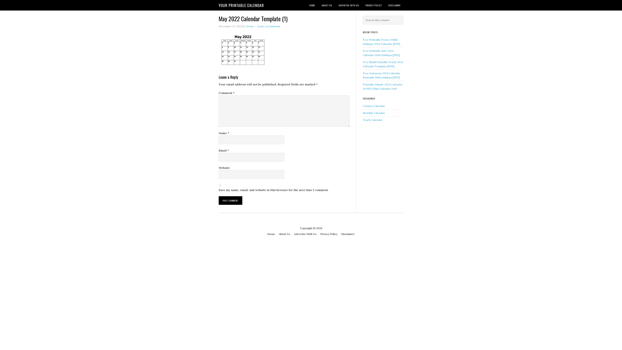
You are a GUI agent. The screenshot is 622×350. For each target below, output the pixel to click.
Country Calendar (374, 106)
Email (224, 150)
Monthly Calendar (374, 113)
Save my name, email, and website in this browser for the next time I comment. (273, 190)
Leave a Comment (268, 26)
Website (224, 168)
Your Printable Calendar (241, 5)
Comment (227, 93)
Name (224, 133)
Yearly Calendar (373, 120)
